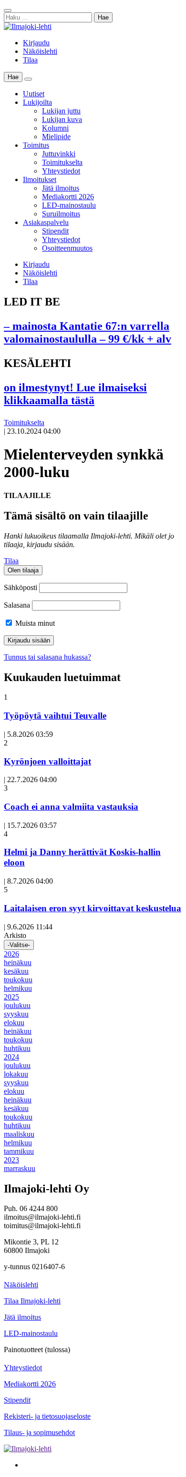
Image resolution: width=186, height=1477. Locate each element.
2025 (11, 997)
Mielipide (56, 136)
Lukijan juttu (61, 111)
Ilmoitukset (39, 179)
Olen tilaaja (23, 570)
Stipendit (55, 231)
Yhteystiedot (61, 171)
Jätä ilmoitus (60, 188)
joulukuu (17, 1005)
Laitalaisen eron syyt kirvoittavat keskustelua (92, 908)
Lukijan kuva (62, 119)
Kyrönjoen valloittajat (47, 761)
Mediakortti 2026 (68, 197)
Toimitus (36, 145)
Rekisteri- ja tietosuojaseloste (47, 1416)
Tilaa (30, 60)
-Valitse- (19, 944)
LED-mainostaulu (69, 205)
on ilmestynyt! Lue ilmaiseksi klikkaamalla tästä (75, 394)
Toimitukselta (62, 162)
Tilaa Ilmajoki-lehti (32, 1301)
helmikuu (18, 988)
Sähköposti (20, 587)
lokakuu (16, 1074)
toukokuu (18, 980)
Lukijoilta (37, 102)
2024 (11, 1057)
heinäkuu (17, 962)
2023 (11, 1160)
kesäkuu (16, 971)
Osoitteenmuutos (67, 248)
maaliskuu (19, 1134)
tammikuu (19, 1151)
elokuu (14, 1023)
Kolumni (55, 128)
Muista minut (34, 623)
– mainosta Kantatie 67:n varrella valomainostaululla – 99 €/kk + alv (87, 332)
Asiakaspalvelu (46, 222)
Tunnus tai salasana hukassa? (47, 657)
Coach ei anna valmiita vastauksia (71, 807)
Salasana (17, 605)
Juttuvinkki (58, 154)
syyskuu (16, 1014)
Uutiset (33, 94)
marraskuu (19, 1168)
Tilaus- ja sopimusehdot (39, 1432)
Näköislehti (40, 51)
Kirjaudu (36, 43)
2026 (11, 954)
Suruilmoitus (61, 214)
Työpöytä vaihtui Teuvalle (55, 716)
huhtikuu (17, 1048)
